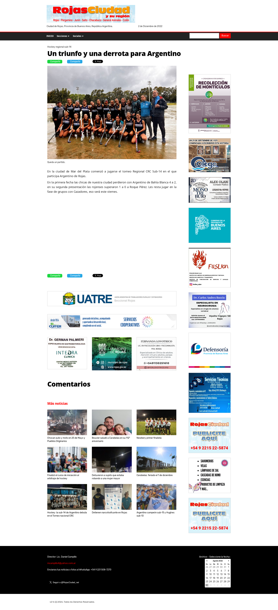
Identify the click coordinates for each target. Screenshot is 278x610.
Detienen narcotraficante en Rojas (109, 512)
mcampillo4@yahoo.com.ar (61, 563)
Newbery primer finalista (149, 438)
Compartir (55, 61)
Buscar (225, 35)
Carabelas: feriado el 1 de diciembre (155, 475)
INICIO (50, 36)
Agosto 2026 (218, 561)
